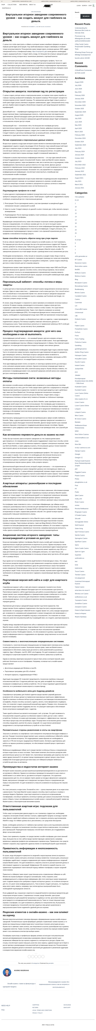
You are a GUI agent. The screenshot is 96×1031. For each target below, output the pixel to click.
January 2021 (79, 188)
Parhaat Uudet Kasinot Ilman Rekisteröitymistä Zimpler (82, 463)
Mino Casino (79, 415)
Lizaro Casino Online (82, 405)
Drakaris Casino (80, 319)
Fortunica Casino (80, 342)
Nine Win (78, 444)
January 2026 (79, 98)
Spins (77, 545)
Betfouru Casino (80, 273)
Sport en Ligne (80, 551)
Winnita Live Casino (81, 593)
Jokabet (77, 375)
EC (76, 322)
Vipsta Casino (79, 587)
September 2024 (80, 145)
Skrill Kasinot (79, 525)
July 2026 (78, 85)
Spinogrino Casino (81, 538)
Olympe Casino (80, 451)
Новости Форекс (80, 613)
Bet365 (77, 269)
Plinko (77, 479)
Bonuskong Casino (81, 286)
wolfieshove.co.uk (81, 597)
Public (77, 492)
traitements (78, 568)
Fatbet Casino (79, 325)
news (76, 441)
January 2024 (79, 155)
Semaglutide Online (81, 522)
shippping (35, 1005)
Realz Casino (79, 502)
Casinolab (78, 302)
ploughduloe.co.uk (81, 482)
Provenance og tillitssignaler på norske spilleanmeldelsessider (82, 38)
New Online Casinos (82, 434)
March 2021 (79, 184)
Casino (77, 299)
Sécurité (77, 518)
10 (76, 207)
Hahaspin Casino (81, 355)
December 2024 (80, 138)
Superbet (78, 555)
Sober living (79, 528)
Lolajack (78, 409)
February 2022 (80, 168)
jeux (76, 372)
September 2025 (80, 112)
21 (76, 226)
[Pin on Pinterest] (39, 956)
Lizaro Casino (79, 402)
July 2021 (78, 181)
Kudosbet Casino (80, 387)
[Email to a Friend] (36, 956)
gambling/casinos (81, 349)
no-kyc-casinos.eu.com (82, 447)
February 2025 (80, 135)
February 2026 (80, 95)
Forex (77, 335)
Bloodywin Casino (81, 283)
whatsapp (67, 1007)
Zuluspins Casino (81, 607)
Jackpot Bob (79, 368)
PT (76, 489)
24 (76, 230)
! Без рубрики (79, 197)
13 (76, 216)
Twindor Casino (80, 575)
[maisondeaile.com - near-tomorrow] (48, 5)
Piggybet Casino (80, 472)
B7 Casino (78, 259)
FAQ (2, 1010)
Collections (12, 4)
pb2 (76, 469)
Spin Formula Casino (82, 532)
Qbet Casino (79, 495)
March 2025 (79, 131)
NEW (76, 431)
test (76, 561)
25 (76, 233)
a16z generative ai (81, 256)
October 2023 (79, 158)
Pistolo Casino (80, 475)
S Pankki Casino (80, 515)
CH (76, 306)
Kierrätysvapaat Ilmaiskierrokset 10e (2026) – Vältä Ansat (84, 381)
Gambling (78, 345)
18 (76, 223)
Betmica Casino (80, 276)
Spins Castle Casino (82, 548)
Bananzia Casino (80, 263)
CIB (76, 316)
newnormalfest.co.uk (82, 438)
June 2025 (78, 122)
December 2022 (80, 165)
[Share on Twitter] (32, 956)
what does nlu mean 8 (82, 590)
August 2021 (79, 178)
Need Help (5, 1005)
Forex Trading (79, 339)
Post (76, 485)
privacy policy (37, 1013)
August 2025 (79, 115)
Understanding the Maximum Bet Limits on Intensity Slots (82, 30)
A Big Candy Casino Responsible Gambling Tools (82, 46)
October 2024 (79, 141)
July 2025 (78, 118)
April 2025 (78, 128)
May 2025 (78, 125)
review (77, 505)
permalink (51, 963)
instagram (67, 1005)
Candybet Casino (81, 296)
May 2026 (78, 92)
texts (76, 565)
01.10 (77, 200)
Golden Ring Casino (81, 352)
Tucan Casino (79, 571)
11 (75, 210)
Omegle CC (79, 457)
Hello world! (81, 73)
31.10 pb (78, 240)
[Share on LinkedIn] (42, 956)
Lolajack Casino (80, 412)
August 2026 (79, 82)
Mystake (77, 422)
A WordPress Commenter (83, 70)
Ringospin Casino (81, 512)
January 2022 (79, 171)
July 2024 (78, 148)
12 (76, 213)
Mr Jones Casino (80, 419)
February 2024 (80, 151)
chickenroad (79, 312)
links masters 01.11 (81, 399)
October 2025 (79, 108)
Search (77, 12)
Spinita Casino (80, 535)
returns (35, 1007)
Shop (3, 4)
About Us (32, 4)
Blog (76, 279)
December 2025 (80, 102)
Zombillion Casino (81, 603)
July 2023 (78, 161)
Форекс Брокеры (81, 617)
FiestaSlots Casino (81, 329)
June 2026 (78, 89)
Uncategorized (36, 11)
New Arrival (23, 4)
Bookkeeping (79, 289)
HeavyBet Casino (81, 359)
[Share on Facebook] (29, 956)
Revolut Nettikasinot (81, 508)
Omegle (77, 454)
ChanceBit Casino (81, 309)
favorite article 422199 (82, 58)
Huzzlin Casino (80, 362)
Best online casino (81, 266)
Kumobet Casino (80, 390)
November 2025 (80, 105)
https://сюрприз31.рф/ (39, 51)
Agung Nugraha (46, 26)
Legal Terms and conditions (42, 1010)
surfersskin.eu (79, 558)
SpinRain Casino (80, 541)
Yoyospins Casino (81, 600)
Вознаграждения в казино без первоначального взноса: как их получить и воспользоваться (54, 984)
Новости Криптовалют (82, 610)
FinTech (77, 332)
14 (76, 220)
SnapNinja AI (6, 8)
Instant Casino (79, 365)
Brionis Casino (80, 292)
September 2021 (80, 174)
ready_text (78, 499)
